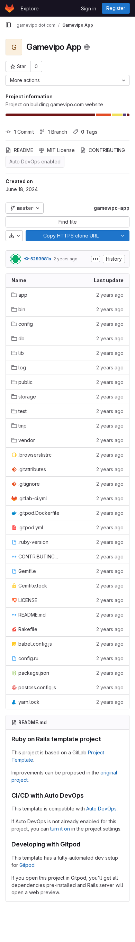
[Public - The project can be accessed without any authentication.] (87, 47)
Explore (30, 8)
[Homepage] (9, 8)
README (23, 150)
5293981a (40, 258)
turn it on (60, 829)
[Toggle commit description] (95, 259)
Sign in (88, 8)
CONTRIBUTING (107, 150)
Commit (24, 132)
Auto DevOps (101, 808)
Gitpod (27, 865)
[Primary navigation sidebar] (8, 24)
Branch (57, 132)
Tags (89, 132)
